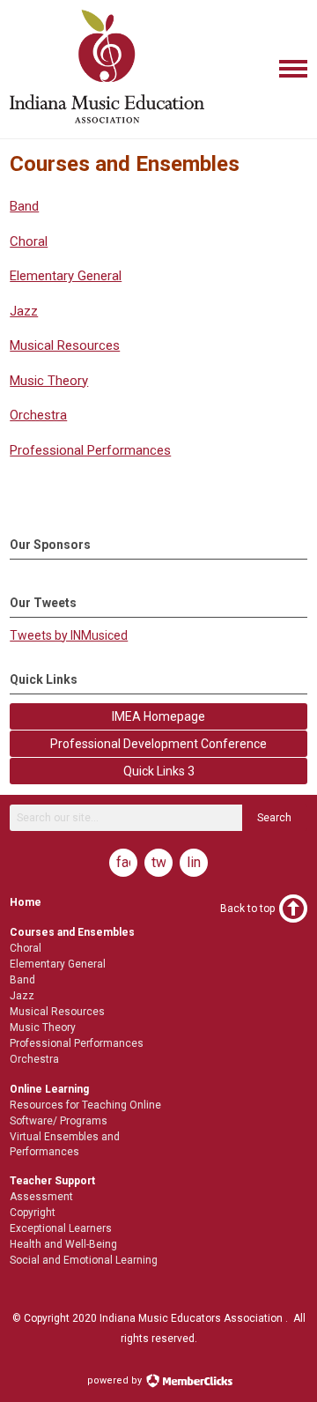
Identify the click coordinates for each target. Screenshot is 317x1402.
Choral (29, 241)
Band (24, 206)
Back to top (247, 908)
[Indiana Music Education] (107, 124)
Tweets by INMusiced (69, 635)
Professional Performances (90, 450)
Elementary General (66, 276)
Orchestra (38, 415)
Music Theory (49, 381)
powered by (115, 1380)
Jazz (24, 311)
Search (274, 818)
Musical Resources (65, 345)
